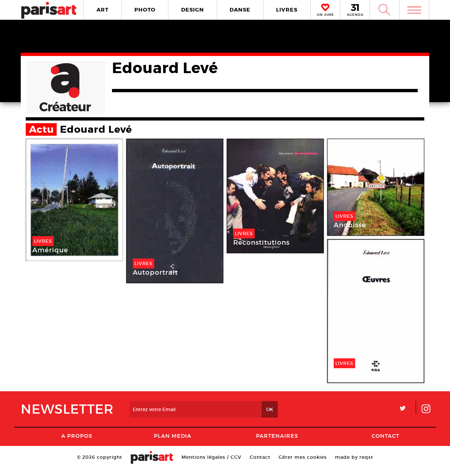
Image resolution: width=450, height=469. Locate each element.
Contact (385, 435)
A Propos (76, 435)
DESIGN (192, 9)
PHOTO (144, 9)
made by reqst (354, 457)
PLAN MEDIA (172, 435)
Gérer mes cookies (303, 457)
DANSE (240, 9)
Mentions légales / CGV (211, 457)
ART (103, 9)
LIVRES (286, 9)
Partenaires (277, 435)
